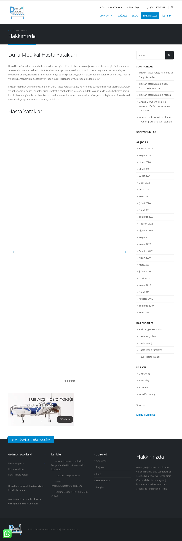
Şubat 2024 (145, 203)
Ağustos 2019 (146, 298)
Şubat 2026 (145, 175)
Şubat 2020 (145, 271)
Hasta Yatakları (16, 469)
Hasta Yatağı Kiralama (150, 349)
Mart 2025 (144, 196)
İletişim (166, 15)
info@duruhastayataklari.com (66, 485)
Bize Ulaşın (134, 7)
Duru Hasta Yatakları (112, 7)
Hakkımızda (150, 15)
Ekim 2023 (144, 210)
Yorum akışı (145, 387)
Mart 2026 (144, 169)
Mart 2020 (144, 264)
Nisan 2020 (145, 257)
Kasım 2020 (145, 244)
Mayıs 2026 (145, 155)
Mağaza (122, 15)
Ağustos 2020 (146, 251)
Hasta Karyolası (147, 336)
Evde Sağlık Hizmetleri (150, 329)
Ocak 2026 (144, 182)
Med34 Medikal (146, 414)
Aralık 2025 (144, 189)
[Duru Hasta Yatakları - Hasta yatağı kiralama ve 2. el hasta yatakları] (17, 12)
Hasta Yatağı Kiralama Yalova (155, 94)
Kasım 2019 (145, 285)
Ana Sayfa (106, 15)
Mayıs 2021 (145, 237)
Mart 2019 (144, 312)
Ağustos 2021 (146, 230)
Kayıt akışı (144, 380)
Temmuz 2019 (146, 305)
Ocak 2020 (144, 278)
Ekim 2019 (144, 292)
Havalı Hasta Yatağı (149, 356)
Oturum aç (144, 373)
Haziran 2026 (146, 148)
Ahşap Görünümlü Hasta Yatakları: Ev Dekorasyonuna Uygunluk (154, 106)
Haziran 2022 (146, 223)
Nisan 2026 (145, 162)
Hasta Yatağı (145, 343)
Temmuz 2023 (146, 216)
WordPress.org (147, 394)
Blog (135, 15)
